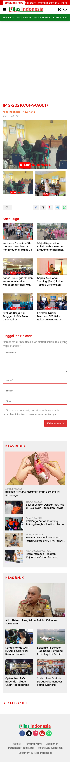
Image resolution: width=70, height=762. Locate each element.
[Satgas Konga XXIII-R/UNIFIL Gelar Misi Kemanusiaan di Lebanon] (19, 636)
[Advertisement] (35, 58)
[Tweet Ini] (43, 207)
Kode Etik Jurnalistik (50, 747)
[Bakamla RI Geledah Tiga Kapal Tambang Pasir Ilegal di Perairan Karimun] (51, 636)
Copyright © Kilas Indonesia (35, 752)
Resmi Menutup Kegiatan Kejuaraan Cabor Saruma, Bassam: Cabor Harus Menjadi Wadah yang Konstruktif (44, 555)
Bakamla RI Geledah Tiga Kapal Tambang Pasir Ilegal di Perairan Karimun (50, 651)
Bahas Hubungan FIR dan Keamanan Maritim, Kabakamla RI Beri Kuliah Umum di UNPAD (18, 281)
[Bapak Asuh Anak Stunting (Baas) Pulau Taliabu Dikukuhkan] (52, 266)
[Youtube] (42, 733)
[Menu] (5, 9)
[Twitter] (29, 733)
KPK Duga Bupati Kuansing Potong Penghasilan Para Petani (45, 522)
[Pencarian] (65, 10)
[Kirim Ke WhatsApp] (64, 207)
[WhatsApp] (49, 733)
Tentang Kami (33, 743)
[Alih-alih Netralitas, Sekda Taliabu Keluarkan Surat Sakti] (35, 600)
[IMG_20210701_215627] (50, 183)
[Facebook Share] (36, 207)
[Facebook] (22, 733)
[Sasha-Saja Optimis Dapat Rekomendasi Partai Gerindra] (51, 667)
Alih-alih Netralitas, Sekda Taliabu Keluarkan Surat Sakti (31, 622)
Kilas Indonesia (11, 111)
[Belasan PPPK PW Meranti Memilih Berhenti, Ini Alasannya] (35, 468)
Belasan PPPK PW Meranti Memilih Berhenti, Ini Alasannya (32, 493)
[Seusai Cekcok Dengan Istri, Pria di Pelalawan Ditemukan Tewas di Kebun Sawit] (14, 507)
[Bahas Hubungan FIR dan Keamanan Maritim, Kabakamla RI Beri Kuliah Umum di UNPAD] (18, 266)
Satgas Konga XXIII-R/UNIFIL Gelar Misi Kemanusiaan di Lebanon (17, 651)
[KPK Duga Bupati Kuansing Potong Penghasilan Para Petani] (14, 523)
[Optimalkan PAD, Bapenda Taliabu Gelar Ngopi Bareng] (19, 667)
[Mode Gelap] (59, 10)
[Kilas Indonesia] (25, 9)
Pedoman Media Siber (21, 747)
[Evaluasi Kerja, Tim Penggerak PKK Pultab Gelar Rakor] (18, 301)
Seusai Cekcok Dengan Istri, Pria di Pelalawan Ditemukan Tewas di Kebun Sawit (45, 506)
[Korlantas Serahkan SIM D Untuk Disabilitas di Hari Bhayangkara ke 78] (18, 231)
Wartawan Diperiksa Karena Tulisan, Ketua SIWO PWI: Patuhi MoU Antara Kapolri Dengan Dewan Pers (44, 539)
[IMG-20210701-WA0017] (18, 182)
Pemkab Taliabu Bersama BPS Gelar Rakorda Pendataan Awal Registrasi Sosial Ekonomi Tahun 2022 (50, 316)
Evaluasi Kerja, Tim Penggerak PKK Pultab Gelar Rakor (16, 316)
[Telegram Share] (57, 207)
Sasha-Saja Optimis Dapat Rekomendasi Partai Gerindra (49, 681)
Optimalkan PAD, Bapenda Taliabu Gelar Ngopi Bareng (17, 681)
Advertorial (29, 111)
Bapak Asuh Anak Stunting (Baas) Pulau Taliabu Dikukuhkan (50, 281)
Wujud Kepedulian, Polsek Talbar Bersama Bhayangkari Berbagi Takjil (51, 247)
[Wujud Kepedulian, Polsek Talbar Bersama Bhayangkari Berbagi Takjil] (52, 231)
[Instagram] (35, 733)
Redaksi (16, 743)
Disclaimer (52, 743)
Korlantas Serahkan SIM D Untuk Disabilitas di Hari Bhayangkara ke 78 (17, 246)
